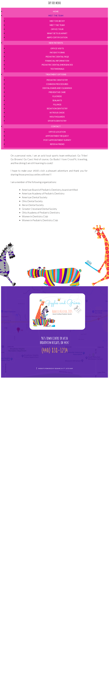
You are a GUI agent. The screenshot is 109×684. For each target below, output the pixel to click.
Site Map (69, 368)
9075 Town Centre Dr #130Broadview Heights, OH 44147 (54, 340)
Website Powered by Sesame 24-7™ (51, 368)
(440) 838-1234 (54, 350)
